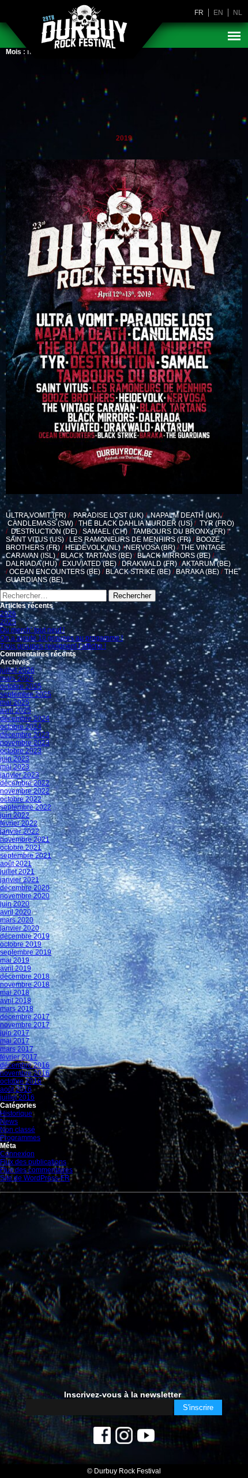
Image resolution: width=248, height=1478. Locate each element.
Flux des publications (33, 1162)
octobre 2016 (21, 1081)
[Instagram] (124, 1438)
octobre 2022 (21, 799)
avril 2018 (15, 1001)
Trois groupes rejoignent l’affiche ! (53, 646)
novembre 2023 (25, 743)
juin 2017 (14, 1033)
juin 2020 (14, 904)
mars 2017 (16, 1049)
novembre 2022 (25, 791)
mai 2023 (14, 767)
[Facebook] (102, 1438)
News (9, 1122)
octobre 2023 (21, 751)
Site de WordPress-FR (35, 1178)
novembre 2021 (25, 839)
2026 (8, 614)
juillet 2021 (17, 872)
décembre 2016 (25, 1065)
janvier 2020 (19, 928)
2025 (8, 622)
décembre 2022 (25, 783)
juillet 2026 (17, 670)
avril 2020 (15, 912)
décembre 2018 (25, 976)
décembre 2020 (25, 888)
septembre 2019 (25, 952)
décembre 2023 (25, 735)
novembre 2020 (25, 896)
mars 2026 (16, 678)
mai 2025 (14, 702)
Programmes (20, 1138)
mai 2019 (14, 960)
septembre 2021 (25, 856)
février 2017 (18, 1057)
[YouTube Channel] (146, 1438)
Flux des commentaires (36, 1170)
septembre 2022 (25, 807)
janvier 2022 (19, 831)
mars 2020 (16, 920)
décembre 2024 (25, 719)
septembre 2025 (25, 694)
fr (199, 13)
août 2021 (16, 864)
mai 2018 (14, 993)
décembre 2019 (25, 936)
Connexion (17, 1154)
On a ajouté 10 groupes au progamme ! (61, 638)
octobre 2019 (21, 944)
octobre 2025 (21, 686)
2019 (124, 138)
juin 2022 (14, 815)
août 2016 (16, 1089)
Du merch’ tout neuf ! (32, 630)
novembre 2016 (25, 1073)
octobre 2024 (21, 727)
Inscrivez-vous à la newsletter (122, 1394)
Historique (16, 1114)
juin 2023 (14, 759)
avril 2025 (15, 710)
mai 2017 (14, 1041)
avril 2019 (15, 968)
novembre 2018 (25, 985)
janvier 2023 (19, 775)
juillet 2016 (17, 1097)
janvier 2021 (19, 880)
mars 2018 (16, 1009)
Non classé (17, 1130)
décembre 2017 (25, 1017)
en (218, 13)
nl (237, 13)
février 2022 (18, 823)
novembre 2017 (25, 1025)
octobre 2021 (21, 848)
